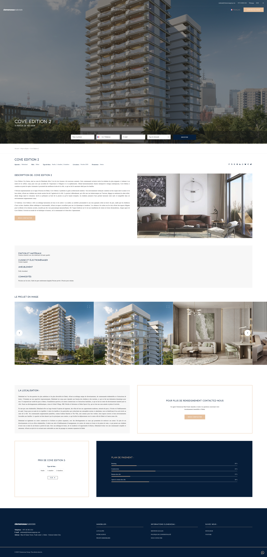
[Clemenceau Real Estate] (13, 10)
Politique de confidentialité (161, 534)
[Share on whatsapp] (242, 164)
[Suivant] (248, 336)
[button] (43, 470)
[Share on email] (250, 164)
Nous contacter (156, 538)
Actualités (100, 531)
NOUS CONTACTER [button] (25, 218)
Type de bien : (51, 466)
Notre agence (139, 10)
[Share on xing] (248, 164)
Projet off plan (25, 148)
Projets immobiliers (121, 10)
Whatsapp (251, 3)
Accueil (17, 148)
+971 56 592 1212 (27, 530)
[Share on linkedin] (240, 164)
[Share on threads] (234, 164)
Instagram (209, 531)
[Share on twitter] (231, 164)
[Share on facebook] (229, 164)
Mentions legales (157, 531)
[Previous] (19, 336)
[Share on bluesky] (245, 164)
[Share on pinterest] (237, 164)
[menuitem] (227, 3)
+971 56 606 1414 (242, 3)
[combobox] (100, 137)
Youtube (208, 534)
